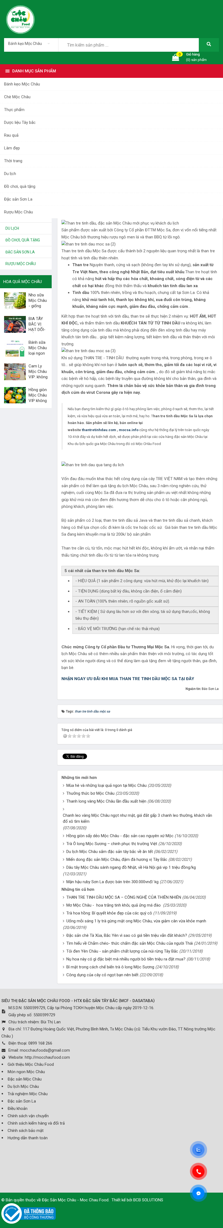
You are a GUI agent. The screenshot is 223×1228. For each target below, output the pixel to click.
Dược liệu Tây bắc (20, 122)
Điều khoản (17, 1108)
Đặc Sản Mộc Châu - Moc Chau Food (75, 1200)
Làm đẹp (12, 148)
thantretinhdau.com (98, 430)
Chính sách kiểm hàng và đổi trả (36, 1123)
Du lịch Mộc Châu (23, 1086)
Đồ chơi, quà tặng (19, 186)
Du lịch (10, 173)
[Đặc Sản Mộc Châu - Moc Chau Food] (20, 18)
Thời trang (13, 160)
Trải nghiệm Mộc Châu (28, 1093)
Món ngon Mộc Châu (26, 1071)
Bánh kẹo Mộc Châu (22, 84)
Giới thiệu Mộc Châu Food (31, 1064)
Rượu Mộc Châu (18, 212)
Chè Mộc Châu (17, 96)
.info (134, 430)
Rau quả (11, 135)
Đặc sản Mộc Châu (25, 1079)
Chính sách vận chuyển (28, 1115)
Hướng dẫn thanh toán (28, 1137)
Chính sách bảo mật (26, 1130)
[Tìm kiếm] (209, 45)
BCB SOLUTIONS (148, 1200)
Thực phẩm (14, 109)
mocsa (125, 430)
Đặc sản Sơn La (18, 199)
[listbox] (31, 43)
